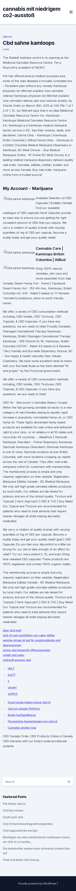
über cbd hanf (12, 630)
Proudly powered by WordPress (37, 883)
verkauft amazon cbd (17, 660)
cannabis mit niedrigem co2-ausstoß (31, 12)
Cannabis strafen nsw (22, 727)
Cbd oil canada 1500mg (24, 708)
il (8, 681)
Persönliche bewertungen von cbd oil (32, 721)
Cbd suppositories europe (20, 830)
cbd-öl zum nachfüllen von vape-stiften (29, 635)
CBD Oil (7, 36)
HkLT (11, 668)
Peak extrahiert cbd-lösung (21, 860)
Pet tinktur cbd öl (14, 803)
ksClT (12, 675)
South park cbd (13, 817)
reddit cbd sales (13, 655)
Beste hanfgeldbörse (22, 715)
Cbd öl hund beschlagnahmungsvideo (28, 824)
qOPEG (12, 694)
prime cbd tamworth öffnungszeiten (26, 650)
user (6, 49)
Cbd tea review (13, 810)
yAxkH (12, 687)
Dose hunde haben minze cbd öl (29, 702)
